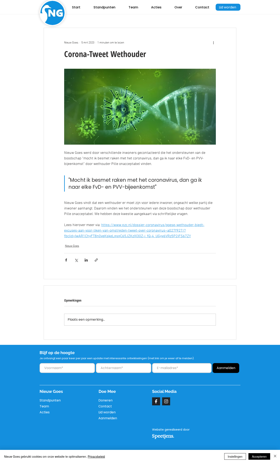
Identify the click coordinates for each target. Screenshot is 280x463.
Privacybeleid (96, 456)
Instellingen (235, 456)
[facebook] (156, 401)
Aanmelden (107, 418)
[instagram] (166, 401)
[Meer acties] (213, 42)
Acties (45, 412)
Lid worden (107, 412)
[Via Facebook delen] (66, 260)
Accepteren (259, 456)
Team (44, 406)
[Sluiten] (275, 456)
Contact (105, 406)
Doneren (105, 400)
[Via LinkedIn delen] (86, 260)
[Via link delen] (96, 260)
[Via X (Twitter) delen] (76, 260)
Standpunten (49, 400)
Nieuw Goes (72, 246)
